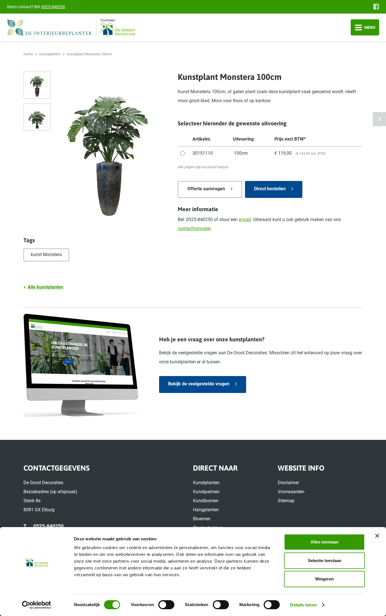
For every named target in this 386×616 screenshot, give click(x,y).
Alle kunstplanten (45, 287)
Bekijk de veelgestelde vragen (198, 383)
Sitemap (286, 500)
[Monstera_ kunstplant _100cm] (37, 117)
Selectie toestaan (324, 560)
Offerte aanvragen (206, 188)
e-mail (245, 219)
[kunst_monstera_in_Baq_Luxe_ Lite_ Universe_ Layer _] (37, 85)
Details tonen (303, 604)
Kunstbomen (205, 500)
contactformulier (194, 228)
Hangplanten (206, 509)
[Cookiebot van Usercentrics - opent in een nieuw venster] (36, 605)
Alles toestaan (325, 541)
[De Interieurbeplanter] (51, 27)
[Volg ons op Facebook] (376, 6)
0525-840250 (53, 7)
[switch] (166, 604)
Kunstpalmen (206, 491)
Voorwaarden (291, 491)
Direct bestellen (270, 188)
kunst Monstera (46, 254)
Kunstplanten (206, 482)
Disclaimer (288, 482)
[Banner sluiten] (377, 536)
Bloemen (202, 518)
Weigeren (324, 578)
